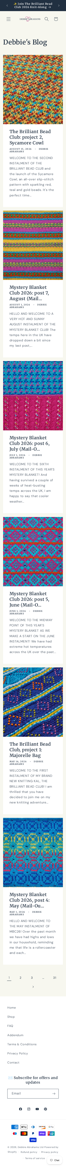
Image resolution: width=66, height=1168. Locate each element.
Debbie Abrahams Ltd (31, 1147)
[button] (8, 19)
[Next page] (33, 987)
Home (11, 1008)
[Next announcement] (59, 5)
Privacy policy (49, 1152)
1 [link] (9, 978)
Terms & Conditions (21, 1044)
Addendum (15, 1035)
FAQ (10, 1026)
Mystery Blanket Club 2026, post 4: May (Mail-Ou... (30, 900)
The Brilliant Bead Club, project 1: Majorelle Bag (30, 749)
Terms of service (35, 1158)
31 (54, 978)
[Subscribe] (53, 1094)
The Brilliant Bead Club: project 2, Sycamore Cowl (30, 137)
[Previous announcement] (7, 5)
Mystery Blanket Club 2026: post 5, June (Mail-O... (29, 599)
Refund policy (29, 1152)
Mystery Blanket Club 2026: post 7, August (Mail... (29, 293)
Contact (13, 1062)
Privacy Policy (17, 1053)
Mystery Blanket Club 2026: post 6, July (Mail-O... (30, 443)
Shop (11, 1017)
